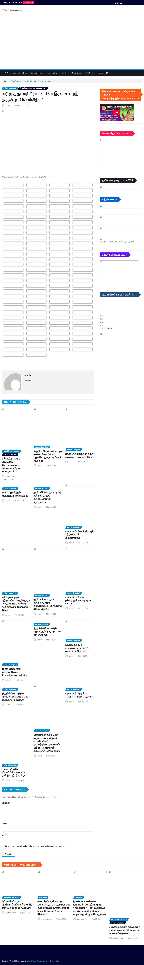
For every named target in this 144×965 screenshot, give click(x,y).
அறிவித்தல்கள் (76, 72)
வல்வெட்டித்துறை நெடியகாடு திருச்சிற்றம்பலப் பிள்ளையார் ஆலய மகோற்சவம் (11, 465)
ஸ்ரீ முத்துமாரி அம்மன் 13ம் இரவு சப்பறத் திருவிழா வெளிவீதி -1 (33, 81)
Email (4, 835)
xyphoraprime (11, 476)
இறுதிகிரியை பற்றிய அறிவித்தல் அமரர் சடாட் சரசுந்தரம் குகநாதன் (15, 696)
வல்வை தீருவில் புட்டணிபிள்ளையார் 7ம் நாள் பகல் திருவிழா (77, 647)
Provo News (42, 961)
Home (6, 72)
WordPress (31, 961)
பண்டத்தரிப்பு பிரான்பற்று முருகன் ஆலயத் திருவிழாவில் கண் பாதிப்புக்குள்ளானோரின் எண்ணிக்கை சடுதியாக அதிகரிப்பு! (54, 908)
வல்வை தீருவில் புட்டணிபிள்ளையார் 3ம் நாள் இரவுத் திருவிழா (14, 772)
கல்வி (64, 72)
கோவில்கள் (90, 72)
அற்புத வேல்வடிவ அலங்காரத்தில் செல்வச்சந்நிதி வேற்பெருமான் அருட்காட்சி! (18, 904)
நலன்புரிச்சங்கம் (37, 72)
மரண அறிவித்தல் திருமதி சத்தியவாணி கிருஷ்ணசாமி (79, 534)
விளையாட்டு (103, 72)
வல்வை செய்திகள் (20, 72)
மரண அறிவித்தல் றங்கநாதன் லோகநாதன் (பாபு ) (78, 600)
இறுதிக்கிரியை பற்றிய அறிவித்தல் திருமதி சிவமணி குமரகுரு (48, 631)
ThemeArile (54, 961)
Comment (6, 802)
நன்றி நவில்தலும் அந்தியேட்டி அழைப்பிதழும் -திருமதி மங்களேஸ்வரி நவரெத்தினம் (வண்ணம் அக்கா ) (16, 603)
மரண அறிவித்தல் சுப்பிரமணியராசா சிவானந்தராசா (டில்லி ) (14, 672)
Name (4, 823)
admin (8, 105)
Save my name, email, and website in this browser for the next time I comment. (35, 846)
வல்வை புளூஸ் (52, 72)
